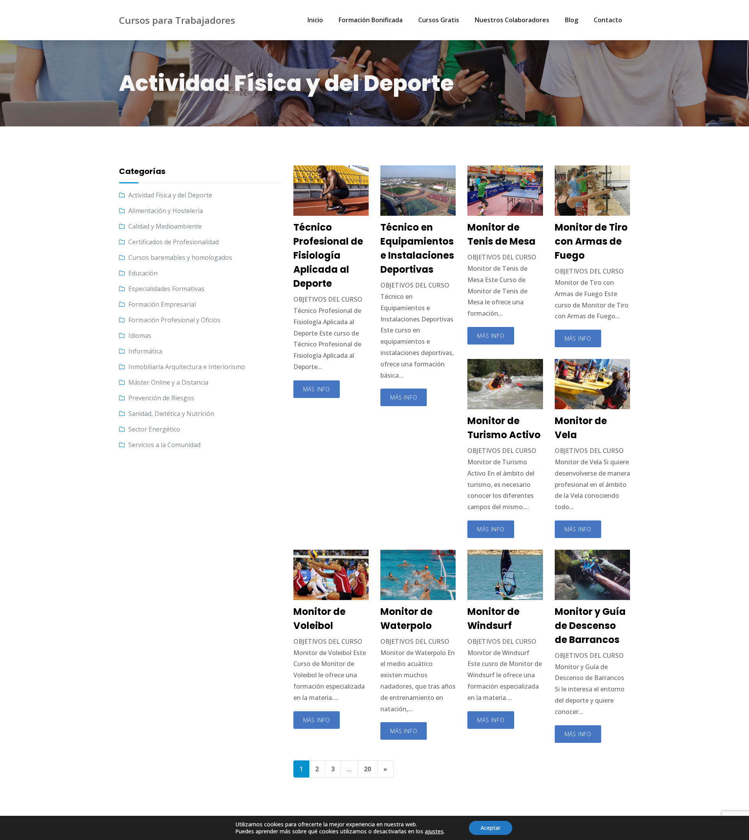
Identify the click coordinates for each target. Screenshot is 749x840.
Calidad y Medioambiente (165, 226)
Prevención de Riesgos (161, 398)
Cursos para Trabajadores (177, 20)
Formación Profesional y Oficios (174, 320)
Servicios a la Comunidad (164, 444)
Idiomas (139, 335)
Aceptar (491, 827)
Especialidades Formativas (166, 288)
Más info (316, 389)
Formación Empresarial (162, 304)
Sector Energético (154, 429)
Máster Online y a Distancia (168, 382)
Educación (143, 273)
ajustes (434, 831)
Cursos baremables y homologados (180, 257)
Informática (145, 351)
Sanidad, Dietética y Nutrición (171, 413)
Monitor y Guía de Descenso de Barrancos (590, 625)
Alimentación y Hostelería (165, 210)
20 (367, 769)
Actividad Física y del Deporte (170, 195)
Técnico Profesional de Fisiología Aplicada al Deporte (328, 255)
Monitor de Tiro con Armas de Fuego (591, 241)
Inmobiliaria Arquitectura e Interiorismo (186, 366)
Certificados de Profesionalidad (173, 242)
